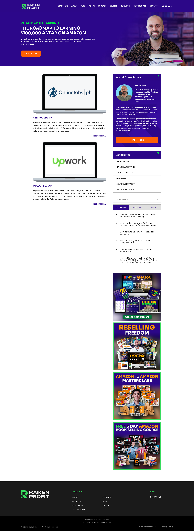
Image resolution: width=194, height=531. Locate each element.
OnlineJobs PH (43, 117)
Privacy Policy (167, 527)
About (74, 6)
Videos (92, 6)
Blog (83, 6)
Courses (113, 6)
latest (153, 207)
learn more (137, 140)
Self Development (126, 184)
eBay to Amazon (125, 172)
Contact (154, 6)
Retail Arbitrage (125, 189)
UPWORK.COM (42, 185)
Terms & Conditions (147, 527)
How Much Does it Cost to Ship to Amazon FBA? (136, 250)
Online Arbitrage (125, 167)
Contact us (155, 497)
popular (137, 207)
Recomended (122, 207)
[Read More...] (100, 136)
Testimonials (140, 6)
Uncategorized (124, 178)
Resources (125, 6)
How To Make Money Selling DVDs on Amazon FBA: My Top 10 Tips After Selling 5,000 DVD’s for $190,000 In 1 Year (138, 260)
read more (31, 53)
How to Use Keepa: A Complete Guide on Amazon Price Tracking (137, 215)
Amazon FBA (122, 161)
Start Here (63, 6)
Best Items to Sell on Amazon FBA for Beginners (137, 233)
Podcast (102, 6)
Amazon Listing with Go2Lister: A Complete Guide (135, 241)
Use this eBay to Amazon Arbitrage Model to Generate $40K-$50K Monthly (138, 224)
